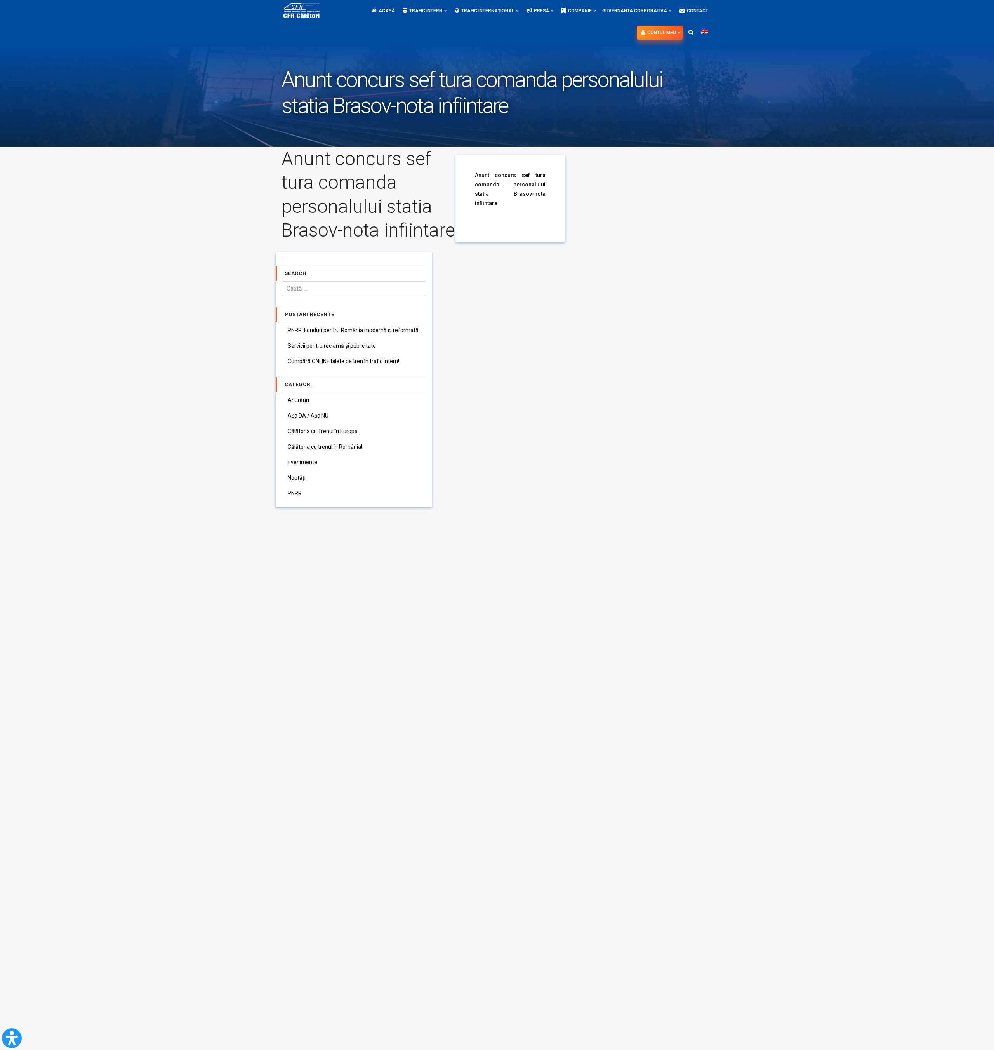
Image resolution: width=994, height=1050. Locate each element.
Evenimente (302, 462)
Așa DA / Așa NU (308, 416)
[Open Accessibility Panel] (12, 1038)
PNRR (295, 493)
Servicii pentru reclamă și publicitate (332, 346)
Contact (697, 11)
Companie (580, 11)
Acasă (387, 11)
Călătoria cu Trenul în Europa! (323, 431)
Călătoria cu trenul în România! (325, 447)
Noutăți (297, 478)
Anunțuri (298, 400)
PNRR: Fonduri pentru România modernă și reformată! (354, 330)
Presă (542, 11)
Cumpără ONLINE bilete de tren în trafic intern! (343, 361)
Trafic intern (426, 11)
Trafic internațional (488, 11)
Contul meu (662, 32)
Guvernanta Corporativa (635, 11)
